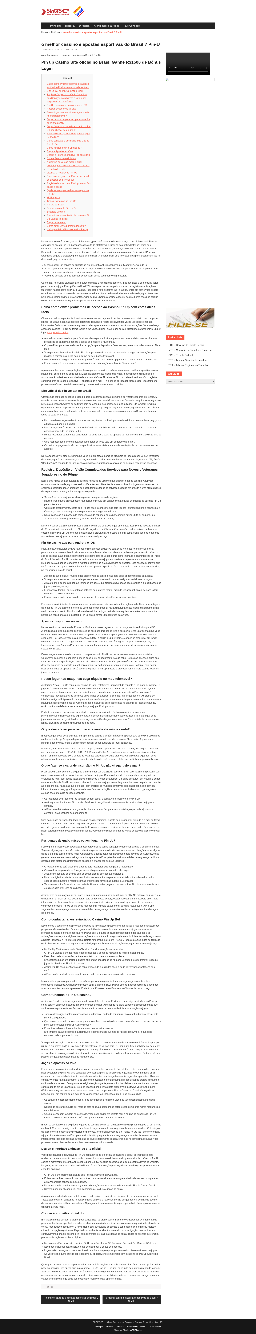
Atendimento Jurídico (106, 25)
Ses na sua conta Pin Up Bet (62, 208)
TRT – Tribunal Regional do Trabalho (188, 365)
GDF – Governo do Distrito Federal (186, 345)
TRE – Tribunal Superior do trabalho (187, 360)
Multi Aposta (53, 197)
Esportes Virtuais (56, 211)
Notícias (49, 1287)
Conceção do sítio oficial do (61, 158)
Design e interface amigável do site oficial (69, 155)
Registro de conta (56, 169)
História (70, 25)
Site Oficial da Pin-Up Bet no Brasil (65, 91)
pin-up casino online (57, 332)
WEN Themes (136, 1330)
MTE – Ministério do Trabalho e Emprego (190, 350)
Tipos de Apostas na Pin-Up (61, 201)
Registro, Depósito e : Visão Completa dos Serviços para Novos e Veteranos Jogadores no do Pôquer (67, 98)
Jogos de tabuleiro (56, 222)
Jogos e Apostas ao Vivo (60, 151)
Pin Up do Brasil (55, 204)
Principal (55, 25)
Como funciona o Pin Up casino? (64, 148)
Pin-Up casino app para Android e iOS (67, 105)
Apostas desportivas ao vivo (61, 108)
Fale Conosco (132, 25)
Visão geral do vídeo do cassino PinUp (67, 229)
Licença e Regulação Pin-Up (62, 172)
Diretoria (84, 25)
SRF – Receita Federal (180, 355)
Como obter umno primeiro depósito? (66, 226)
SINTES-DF (71, 49)
